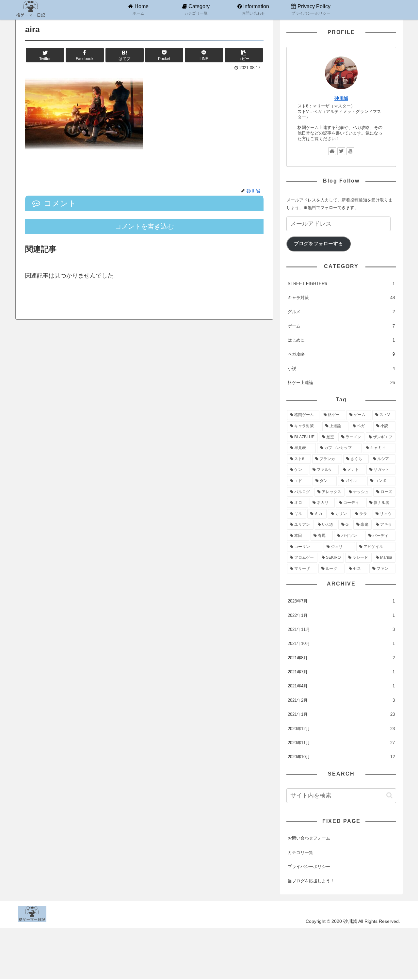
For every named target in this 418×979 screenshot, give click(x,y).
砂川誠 (341, 98)
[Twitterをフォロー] (341, 151)
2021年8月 (341, 657)
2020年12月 (341, 728)
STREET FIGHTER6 (341, 283)
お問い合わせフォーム (309, 838)
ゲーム (341, 326)
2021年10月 (341, 643)
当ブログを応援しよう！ (311, 880)
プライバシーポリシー (309, 866)
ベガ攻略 (341, 354)
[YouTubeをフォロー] (350, 151)
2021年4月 (341, 685)
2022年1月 (341, 615)
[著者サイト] (332, 151)
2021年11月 (341, 629)
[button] (389, 795)
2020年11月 (341, 742)
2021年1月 (341, 714)
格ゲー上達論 (341, 382)
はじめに (341, 340)
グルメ (341, 311)
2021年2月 (341, 700)
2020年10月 (341, 756)
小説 (341, 368)
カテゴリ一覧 (300, 852)
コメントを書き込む (144, 226)
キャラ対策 (341, 297)
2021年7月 (341, 671)
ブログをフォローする (318, 243)
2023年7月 (341, 601)
